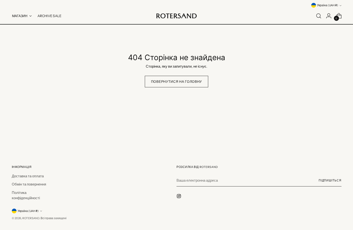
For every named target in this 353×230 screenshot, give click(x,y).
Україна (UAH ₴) (327, 5)
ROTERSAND (30, 218)
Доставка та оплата (28, 176)
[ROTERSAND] (176, 16)
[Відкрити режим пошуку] (318, 16)
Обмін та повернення (29, 184)
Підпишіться (330, 180)
